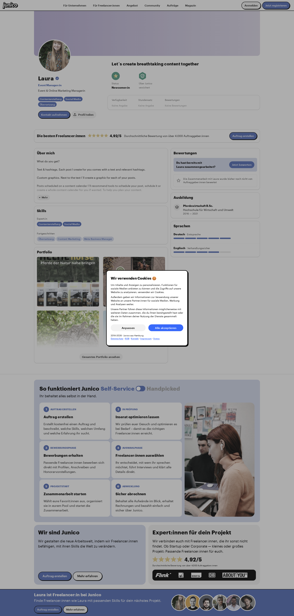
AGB (127, 338)
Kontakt (135, 338)
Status (156, 338)
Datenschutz (117, 338)
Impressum (146, 338)
